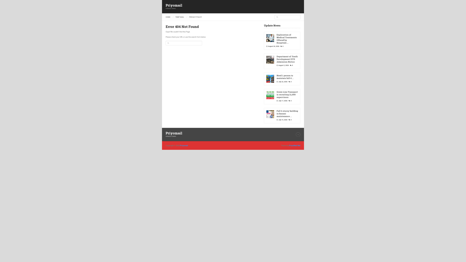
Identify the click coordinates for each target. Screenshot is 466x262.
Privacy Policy (195, 17)
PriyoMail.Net (294, 146)
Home (168, 17)
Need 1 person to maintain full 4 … (285, 76)
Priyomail (174, 5)
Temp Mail (179, 17)
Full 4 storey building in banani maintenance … (287, 114)
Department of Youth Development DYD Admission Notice (287, 59)
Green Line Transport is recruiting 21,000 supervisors (287, 94)
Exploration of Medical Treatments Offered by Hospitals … (287, 38)
